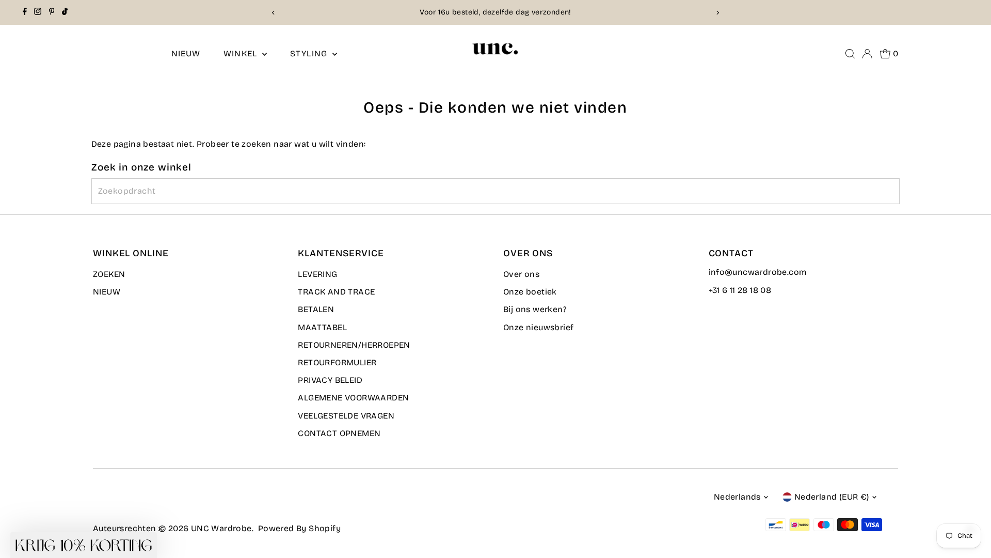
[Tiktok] (64, 12)
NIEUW (186, 53)
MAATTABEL (322, 327)
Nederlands (737, 497)
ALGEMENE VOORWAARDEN (353, 397)
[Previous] (273, 12)
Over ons (521, 274)
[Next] (717, 12)
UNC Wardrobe (221, 528)
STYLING (310, 53)
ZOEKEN (109, 274)
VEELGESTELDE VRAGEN (346, 416)
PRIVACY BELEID (330, 380)
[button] (83, 545)
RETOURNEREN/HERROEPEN (354, 345)
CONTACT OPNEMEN (339, 433)
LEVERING (317, 274)
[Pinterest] (51, 12)
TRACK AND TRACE (336, 292)
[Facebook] (24, 12)
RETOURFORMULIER (337, 362)
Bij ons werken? (535, 309)
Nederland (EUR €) (831, 497)
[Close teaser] (160, 529)
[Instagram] (37, 12)
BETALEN (316, 309)
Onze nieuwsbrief (538, 327)
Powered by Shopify (299, 528)
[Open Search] (850, 53)
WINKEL (241, 53)
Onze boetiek (530, 292)
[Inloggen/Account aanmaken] (867, 53)
